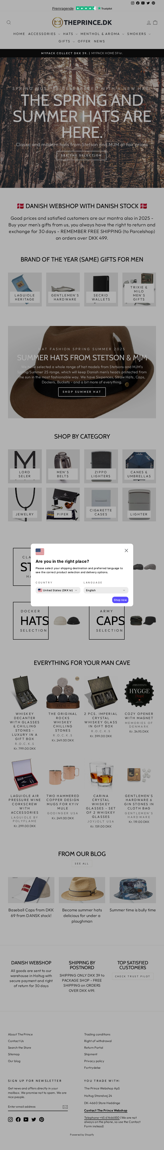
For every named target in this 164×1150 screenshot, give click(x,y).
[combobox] (55, 590)
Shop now (120, 599)
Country (44, 582)
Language (93, 582)
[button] (126, 551)
